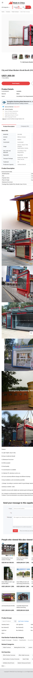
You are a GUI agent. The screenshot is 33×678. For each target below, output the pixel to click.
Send (15, 530)
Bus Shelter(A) (19, 630)
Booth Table (26, 659)
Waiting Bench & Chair (19, 647)
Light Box (4, 630)
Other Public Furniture (25, 11)
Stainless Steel (5, 624)
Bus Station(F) (5, 627)
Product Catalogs (24, 621)
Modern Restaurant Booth (24, 663)
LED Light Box (19, 624)
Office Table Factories (24, 655)
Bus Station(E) (19, 627)
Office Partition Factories (9, 655)
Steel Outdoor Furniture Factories (11, 659)
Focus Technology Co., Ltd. (20, 671)
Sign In (4, 119)
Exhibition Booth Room (8, 663)
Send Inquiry (15, 83)
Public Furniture (15, 11)
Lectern (30, 647)
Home (3, 11)
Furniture (8, 11)
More (3, 666)
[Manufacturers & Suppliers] (16, 2)
